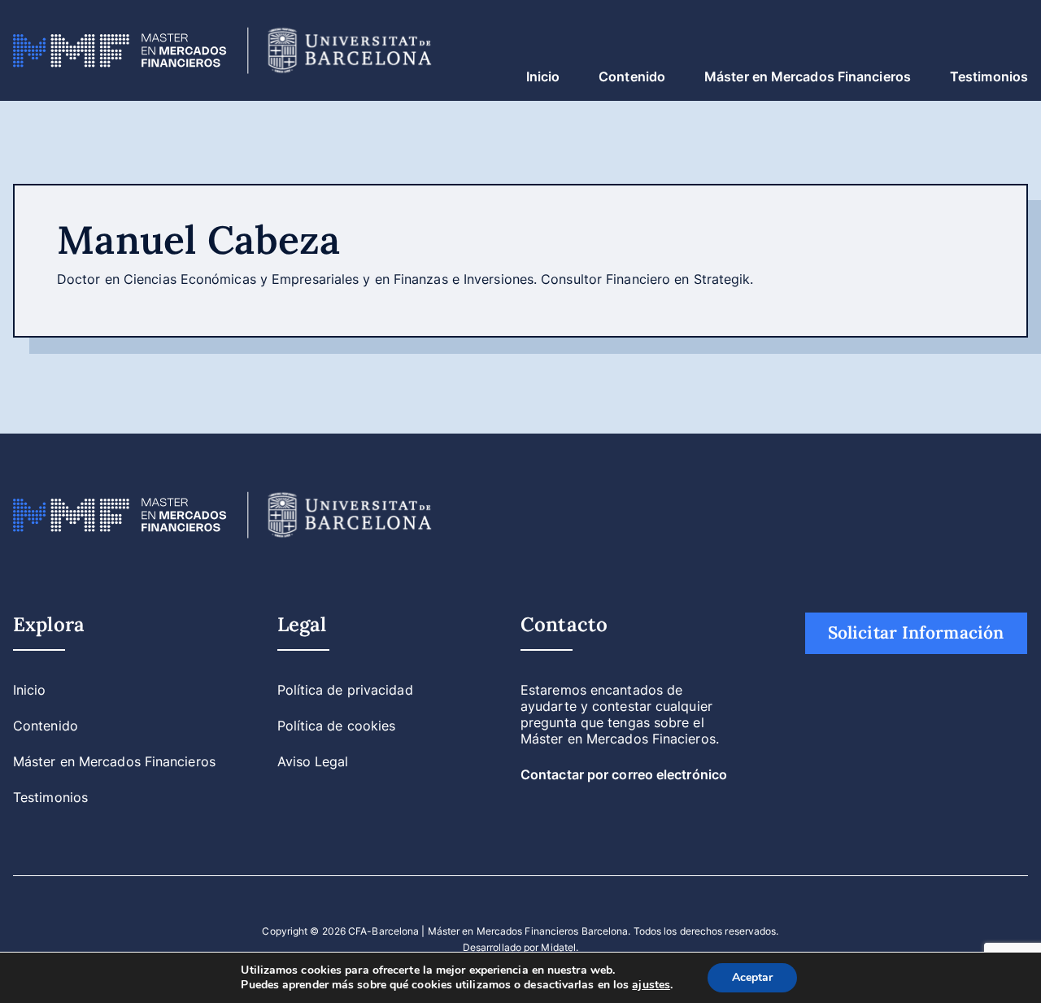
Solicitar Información (916, 632)
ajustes (651, 985)
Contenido (632, 76)
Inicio (543, 76)
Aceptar (752, 977)
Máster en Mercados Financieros (807, 76)
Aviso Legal (313, 761)
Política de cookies (336, 725)
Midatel (558, 947)
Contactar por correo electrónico (623, 774)
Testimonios (989, 76)
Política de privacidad (345, 690)
